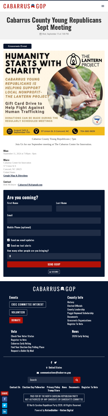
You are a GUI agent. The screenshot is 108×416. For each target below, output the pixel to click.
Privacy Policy (53, 387)
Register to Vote (19, 339)
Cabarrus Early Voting (21, 343)
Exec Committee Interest (28, 304)
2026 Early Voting (80, 336)
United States (55, 367)
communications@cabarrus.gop (55, 372)
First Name (12, 203)
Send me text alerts (21, 245)
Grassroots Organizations (79, 320)
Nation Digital (66, 410)
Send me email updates (22, 240)
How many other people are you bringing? (28, 250)
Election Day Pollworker (33, 387)
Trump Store (54, 390)
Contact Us (15, 387)
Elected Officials (74, 305)
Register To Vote (75, 324)
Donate (16, 320)
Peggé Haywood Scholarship (80, 313)
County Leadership (76, 309)
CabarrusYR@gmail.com (30, 184)
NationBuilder (51, 410)
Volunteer (18, 312)
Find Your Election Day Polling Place (27, 347)
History (70, 302)
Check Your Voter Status (22, 336)
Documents (72, 316)
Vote (14, 331)
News (75, 331)
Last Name (61, 203)
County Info (75, 297)
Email (10, 215)
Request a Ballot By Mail (22, 350)
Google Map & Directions (15, 175)
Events (13, 297)
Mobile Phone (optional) (19, 227)
